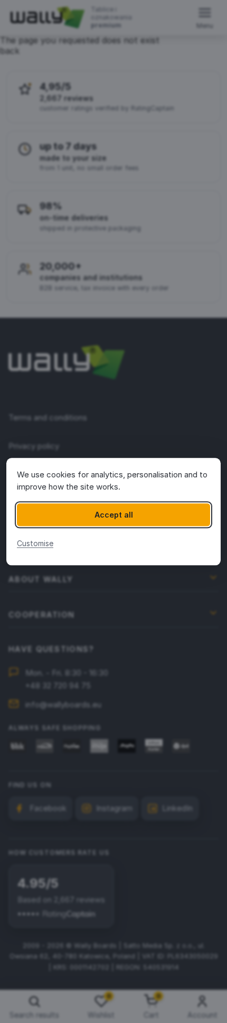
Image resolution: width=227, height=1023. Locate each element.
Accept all (113, 514)
